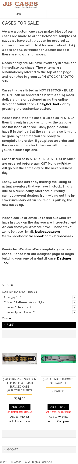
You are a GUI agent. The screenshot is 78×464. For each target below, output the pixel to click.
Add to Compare (19, 421)
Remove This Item (74, 297)
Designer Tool (48, 104)
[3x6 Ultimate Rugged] (58, 359)
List (71, 334)
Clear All (7, 318)
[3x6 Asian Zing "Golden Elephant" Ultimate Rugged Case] (19, 359)
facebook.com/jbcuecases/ (51, 236)
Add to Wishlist (19, 416)
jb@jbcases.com (47, 231)
